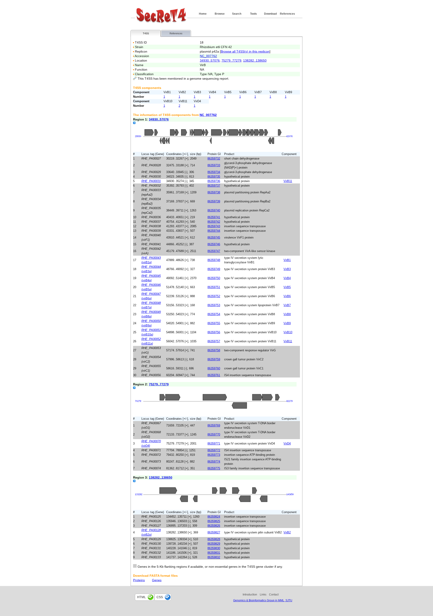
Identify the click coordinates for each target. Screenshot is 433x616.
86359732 (213, 158)
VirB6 (287, 296)
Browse (220, 13)
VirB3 (287, 269)
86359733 (213, 165)
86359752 (213, 296)
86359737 (213, 185)
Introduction (250, 594)
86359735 (213, 176)
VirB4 (287, 278)
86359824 (213, 516)
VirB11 (287, 181)
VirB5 (287, 287)
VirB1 (287, 260)
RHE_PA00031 (151, 181)
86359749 (213, 269)
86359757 (213, 341)
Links (263, 594)
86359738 (213, 192)
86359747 (213, 251)
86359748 (213, 260)
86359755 (213, 323)
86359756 (213, 332)
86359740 (213, 210)
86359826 (213, 525)
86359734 (213, 172)
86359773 (213, 454)
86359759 (213, 359)
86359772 (213, 450)
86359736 (213, 181)
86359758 (213, 350)
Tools (253, 13)
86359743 (213, 226)
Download (270, 13)
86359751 (213, 287)
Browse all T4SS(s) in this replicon (245, 51)
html (141, 597)
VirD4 (287, 443)
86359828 (213, 539)
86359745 (213, 237)
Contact (274, 594)
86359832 (213, 557)
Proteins (139, 580)
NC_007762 (208, 56)
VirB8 (287, 314)
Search (236, 13)
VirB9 (287, 323)
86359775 (213, 468)
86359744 (213, 230)
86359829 (213, 543)
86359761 (213, 375)
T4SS (146, 33)
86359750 (213, 278)
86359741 (213, 217)
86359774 (213, 461)
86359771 (213, 443)
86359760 (213, 368)
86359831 (213, 552)
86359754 (213, 314)
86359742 (213, 221)
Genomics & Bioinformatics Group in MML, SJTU (262, 600)
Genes (156, 580)
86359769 (213, 425)
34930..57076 (210, 60)
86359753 (213, 305)
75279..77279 (231, 60)
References (287, 13)
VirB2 (287, 532)
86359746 (213, 244)
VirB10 (287, 332)
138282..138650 (255, 60)
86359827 (213, 532)
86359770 (213, 434)
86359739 (213, 201)
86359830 (213, 548)
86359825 (213, 521)
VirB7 (287, 305)
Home (203, 13)
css (160, 597)
